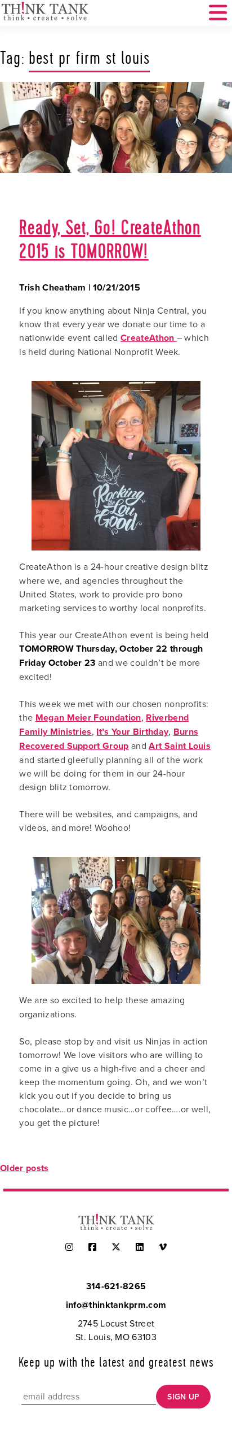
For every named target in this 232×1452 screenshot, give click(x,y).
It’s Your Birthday (132, 731)
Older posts (24, 1167)
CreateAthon (149, 337)
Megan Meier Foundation (88, 717)
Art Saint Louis (180, 745)
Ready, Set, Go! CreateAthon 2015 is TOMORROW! (109, 240)
